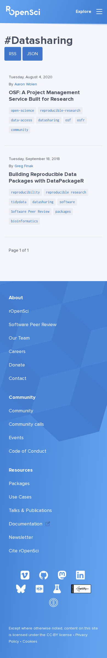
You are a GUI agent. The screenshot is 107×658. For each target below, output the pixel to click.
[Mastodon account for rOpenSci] (62, 575)
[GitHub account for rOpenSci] (43, 575)
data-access (21, 120)
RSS (12, 54)
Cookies (29, 641)
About (16, 298)
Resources (21, 470)
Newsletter (21, 537)
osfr (81, 120)
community (19, 130)
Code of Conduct (27, 451)
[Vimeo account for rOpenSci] (25, 575)
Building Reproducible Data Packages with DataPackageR (46, 177)
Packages (19, 483)
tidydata (18, 202)
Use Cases (20, 497)
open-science (22, 110)
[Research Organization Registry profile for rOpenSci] (39, 588)
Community (22, 397)
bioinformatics (24, 221)
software (67, 202)
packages (63, 211)
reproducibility (25, 192)
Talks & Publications (30, 510)
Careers (17, 351)
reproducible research (66, 192)
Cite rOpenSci (24, 551)
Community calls (26, 424)
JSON (32, 54)
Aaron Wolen (26, 84)
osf (68, 120)
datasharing (48, 120)
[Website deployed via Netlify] (81, 588)
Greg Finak (24, 166)
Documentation (25, 524)
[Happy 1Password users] (53, 602)
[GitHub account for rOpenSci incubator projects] (57, 588)
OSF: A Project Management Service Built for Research (44, 95)
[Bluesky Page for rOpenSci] (21, 588)
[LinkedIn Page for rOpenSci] (81, 575)
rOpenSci (19, 311)
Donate (17, 365)
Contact (17, 378)
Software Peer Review (30, 211)
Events (16, 438)
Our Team (19, 338)
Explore (83, 11)
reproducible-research (60, 110)
